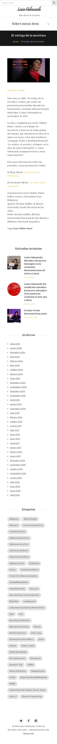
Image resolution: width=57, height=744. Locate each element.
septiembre (18, 387)
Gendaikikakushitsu (18, 582)
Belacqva (13, 525)
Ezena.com (28, 733)
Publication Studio (17, 652)
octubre (16, 370)
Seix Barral (35, 658)
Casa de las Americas (33, 525)
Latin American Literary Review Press (26, 608)
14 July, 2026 (29, 277)
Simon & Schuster (17, 671)
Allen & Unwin (30, 519)
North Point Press (17, 633)
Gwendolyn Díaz (17, 589)
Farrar (12, 570)
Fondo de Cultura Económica (23, 576)
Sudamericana (38, 671)
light (11, 614)
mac (21, 614)
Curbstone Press (17, 532)
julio (15, 344)
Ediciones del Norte (18, 551)
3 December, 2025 (31, 317)
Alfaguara (13, 519)
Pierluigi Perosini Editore (21, 639)
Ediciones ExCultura (19, 557)
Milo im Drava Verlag (19, 627)
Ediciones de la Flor (18, 544)
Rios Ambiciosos (17, 658)
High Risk (13, 601)
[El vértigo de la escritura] (28, 70)
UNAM (12, 684)
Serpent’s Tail (15, 665)
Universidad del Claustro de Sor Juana (27, 690)
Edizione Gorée (16, 563)
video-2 (13, 697)
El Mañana (34, 563)
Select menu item (25, 24)
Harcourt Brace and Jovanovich (24, 595)
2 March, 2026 (29, 304)
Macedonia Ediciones (19, 621)
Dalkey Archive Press (19, 538)
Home (16, 42)
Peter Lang (36, 633)
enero (15, 456)
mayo (15, 439)
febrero (16, 361)
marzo (16, 348)
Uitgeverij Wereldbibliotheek (33, 678)
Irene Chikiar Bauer (23, 228)
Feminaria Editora (29, 570)
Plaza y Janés (28, 646)
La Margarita (29, 601)
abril (15, 400)
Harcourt (34, 589)
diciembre (17, 352)
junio (15, 378)
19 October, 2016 (15, 90)
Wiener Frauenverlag (32, 697)
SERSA (30, 665)
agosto (16, 426)
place (41, 639)
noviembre (18, 396)
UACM (12, 678)
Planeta (12, 646)
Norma (37, 627)
